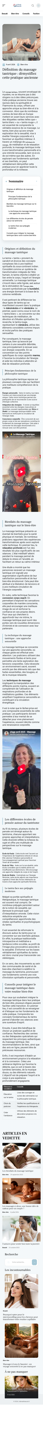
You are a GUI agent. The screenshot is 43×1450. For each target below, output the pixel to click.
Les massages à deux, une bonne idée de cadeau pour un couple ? (20, 1207)
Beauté (4, 1247)
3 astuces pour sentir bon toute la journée (21, 1244)
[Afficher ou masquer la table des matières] (30, 181)
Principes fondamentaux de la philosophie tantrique (20, 197)
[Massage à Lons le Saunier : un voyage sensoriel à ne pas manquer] (21, 1341)
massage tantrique (11, 92)
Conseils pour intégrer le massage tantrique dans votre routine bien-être (21, 234)
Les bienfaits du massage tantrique (17, 1171)
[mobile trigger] (4, 5)
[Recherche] (32, 5)
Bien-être (24, 64)
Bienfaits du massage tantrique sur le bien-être (21, 205)
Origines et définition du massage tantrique (20, 190)
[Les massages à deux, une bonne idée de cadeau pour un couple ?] (21, 1191)
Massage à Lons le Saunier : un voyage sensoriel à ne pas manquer (19, 1365)
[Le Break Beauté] (17, 5)
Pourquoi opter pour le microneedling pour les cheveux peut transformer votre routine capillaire (20, 1317)
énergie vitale (28, 286)
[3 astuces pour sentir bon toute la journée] (21, 1229)
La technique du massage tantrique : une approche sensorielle (22, 212)
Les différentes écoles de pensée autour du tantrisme (20, 219)
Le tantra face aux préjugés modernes (19, 227)
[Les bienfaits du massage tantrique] (21, 1156)
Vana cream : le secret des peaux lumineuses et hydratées (20, 1390)
